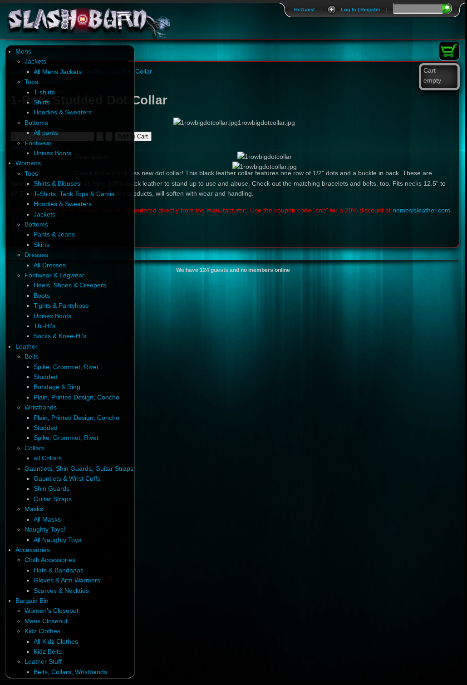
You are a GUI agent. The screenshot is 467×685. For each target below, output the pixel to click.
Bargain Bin (32, 600)
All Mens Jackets (58, 71)
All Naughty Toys (57, 539)
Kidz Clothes (42, 631)
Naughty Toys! (45, 529)
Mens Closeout (46, 621)
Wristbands (41, 407)
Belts (32, 356)
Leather (26, 346)
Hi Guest (304, 9)
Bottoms (36, 122)
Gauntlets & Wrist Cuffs (67, 478)
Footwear (38, 143)
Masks (34, 509)
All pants (46, 132)
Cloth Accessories (50, 559)
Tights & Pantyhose (61, 305)
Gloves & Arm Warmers (67, 580)
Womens (28, 163)
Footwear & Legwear (54, 275)
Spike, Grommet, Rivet (66, 366)
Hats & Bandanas (59, 570)
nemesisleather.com (421, 210)
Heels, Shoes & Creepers (70, 285)
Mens (23, 51)
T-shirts (44, 92)
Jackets (35, 61)
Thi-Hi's (44, 326)
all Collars (48, 458)
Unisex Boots (52, 153)
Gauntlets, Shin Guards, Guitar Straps (79, 468)
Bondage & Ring (57, 386)
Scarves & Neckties (61, 590)
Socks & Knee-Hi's (60, 336)
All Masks (47, 519)
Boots (42, 295)
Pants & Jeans (54, 234)
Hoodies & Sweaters (63, 112)
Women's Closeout (52, 610)
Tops (31, 81)
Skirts (41, 244)
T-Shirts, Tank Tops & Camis (74, 193)
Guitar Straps (53, 499)
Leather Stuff (43, 661)
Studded (46, 376)
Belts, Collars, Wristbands (70, 671)
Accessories (32, 549)
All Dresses (50, 265)
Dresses (36, 254)
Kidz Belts (48, 651)
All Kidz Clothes (56, 641)
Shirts (42, 102)
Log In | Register (360, 9)
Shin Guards (51, 488)
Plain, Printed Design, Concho (76, 397)
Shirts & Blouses (57, 183)
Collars (34, 448)
